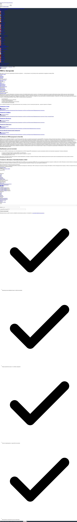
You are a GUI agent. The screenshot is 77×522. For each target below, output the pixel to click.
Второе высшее (3, 84)
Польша (2, 25)
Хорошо (25, 521)
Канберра (1, 76)
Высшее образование (4, 198)
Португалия (3, 22)
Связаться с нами (3, 93)
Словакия (2, 27)
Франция (2, 30)
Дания (2, 16)
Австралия (2, 10)
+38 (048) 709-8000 (3, 189)
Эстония (2, 33)
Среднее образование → (4, 46)
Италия (2, 19)
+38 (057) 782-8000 (3, 190)
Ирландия (2, 17)
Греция (2, 15)
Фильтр (2, 168)
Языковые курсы (3, 200)
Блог (3, 2)
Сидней (1, 78)
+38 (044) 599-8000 (3, 187)
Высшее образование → (4, 35)
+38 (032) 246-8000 (3, 188)
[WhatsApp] (3, 185)
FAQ (5, 2)
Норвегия (2, 24)
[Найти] (11, 5)
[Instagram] (1, 185)
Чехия (1, 31)
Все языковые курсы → (4, 65)
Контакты (11, 2)
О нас (1, 2)
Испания (2, 18)
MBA (1, 82)
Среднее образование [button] (12, 8)
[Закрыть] (4, 170)
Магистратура (2, 85)
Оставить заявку (6, 6)
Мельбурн (2, 77)
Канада (2, 20)
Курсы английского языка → (5, 63)
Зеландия (2, 23)
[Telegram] (2, 185)
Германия (2, 13)
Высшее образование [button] (4, 8)
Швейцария (2, 32)
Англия (2, 38)
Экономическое (3, 89)
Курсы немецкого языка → (5, 64)
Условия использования (4, 184)
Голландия (2, 14)
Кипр (1, 21)
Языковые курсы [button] (19, 8)
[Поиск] (1, 4)
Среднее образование (4, 199)
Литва (1, 34)
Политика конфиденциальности (5, 183)
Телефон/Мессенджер (4, 209)
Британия (2, 12)
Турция (2, 29)
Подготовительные (3, 86)
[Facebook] (0, 185)
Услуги (23, 8)
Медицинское (2, 88)
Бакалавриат (2, 83)
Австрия (2, 11)
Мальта (2, 26)
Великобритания (3, 49)
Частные (1, 80)
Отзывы (7, 2)
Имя (1, 207)
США (1, 28)
